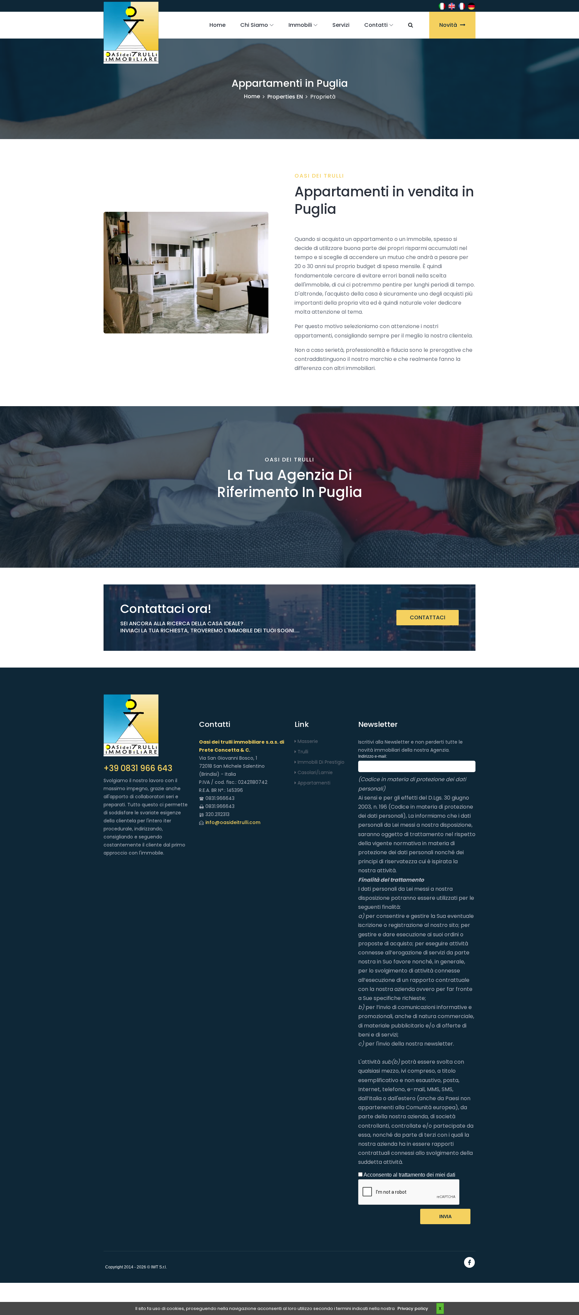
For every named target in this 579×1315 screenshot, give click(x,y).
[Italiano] (442, 6)
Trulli (302, 751)
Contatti (376, 25)
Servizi (340, 25)
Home (217, 25)
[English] (452, 6)
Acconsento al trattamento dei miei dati (409, 1174)
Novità (448, 25)
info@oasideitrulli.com (232, 822)
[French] (461, 6)
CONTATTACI (427, 617)
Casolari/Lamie (314, 772)
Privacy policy (412, 1308)
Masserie (307, 741)
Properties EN (285, 97)
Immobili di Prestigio (320, 762)
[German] (471, 6)
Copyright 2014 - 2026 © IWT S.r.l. (136, 1267)
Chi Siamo (254, 25)
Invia (445, 1216)
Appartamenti (313, 782)
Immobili (300, 25)
